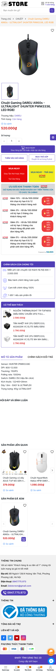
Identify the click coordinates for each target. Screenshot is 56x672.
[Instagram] (23, 637)
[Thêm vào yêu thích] (52, 30)
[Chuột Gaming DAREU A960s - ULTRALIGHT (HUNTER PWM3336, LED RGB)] (14, 516)
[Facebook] (3, 637)
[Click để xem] (28, 54)
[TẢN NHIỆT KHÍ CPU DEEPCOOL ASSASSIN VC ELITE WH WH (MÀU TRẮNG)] (7, 339)
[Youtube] (16, 637)
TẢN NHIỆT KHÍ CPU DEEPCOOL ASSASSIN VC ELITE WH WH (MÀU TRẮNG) (30, 338)
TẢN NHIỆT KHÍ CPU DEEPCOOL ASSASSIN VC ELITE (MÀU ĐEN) (29, 325)
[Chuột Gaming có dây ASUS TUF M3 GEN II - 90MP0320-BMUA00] (14, 462)
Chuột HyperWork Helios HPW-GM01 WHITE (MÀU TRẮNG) (40, 479)
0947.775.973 (19, 581)
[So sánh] (6, 124)
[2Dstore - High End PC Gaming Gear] (14, 3)
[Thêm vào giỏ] (23, 539)
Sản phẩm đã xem (12, 498)
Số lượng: (5, 135)
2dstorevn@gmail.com (19, 585)
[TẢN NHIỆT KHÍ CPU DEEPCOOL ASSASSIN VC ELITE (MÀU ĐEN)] (7, 326)
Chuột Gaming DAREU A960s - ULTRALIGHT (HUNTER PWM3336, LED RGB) (13, 533)
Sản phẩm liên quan (14, 444)
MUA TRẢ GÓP (42, 158)
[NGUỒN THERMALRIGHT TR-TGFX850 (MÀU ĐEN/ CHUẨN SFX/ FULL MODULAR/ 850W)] (7, 313)
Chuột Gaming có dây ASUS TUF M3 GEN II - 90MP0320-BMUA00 (14, 479)
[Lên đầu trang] (51, 644)
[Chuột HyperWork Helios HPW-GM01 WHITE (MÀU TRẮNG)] (42, 462)
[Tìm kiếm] (52, 10)
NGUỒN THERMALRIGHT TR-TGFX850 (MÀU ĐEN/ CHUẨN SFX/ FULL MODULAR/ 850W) (32, 312)
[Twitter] (10, 637)
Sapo (34, 661)
